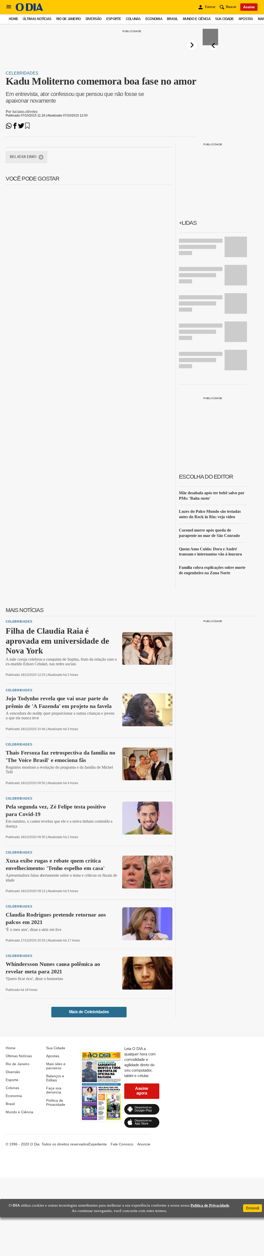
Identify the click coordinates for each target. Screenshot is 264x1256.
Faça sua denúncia (53, 1090)
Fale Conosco (122, 1144)
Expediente (97, 1144)
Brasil (172, 19)
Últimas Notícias (37, 19)
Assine (249, 7)
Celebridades (22, 73)
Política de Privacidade (55, 1102)
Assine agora (141, 1090)
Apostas (245, 19)
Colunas (133, 19)
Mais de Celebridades (89, 1012)
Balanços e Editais (55, 1078)
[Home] (29, 9)
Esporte (113, 19)
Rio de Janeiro (68, 19)
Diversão (94, 19)
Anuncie (143, 1144)
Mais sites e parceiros (55, 1066)
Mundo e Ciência (196, 19)
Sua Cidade (224, 19)
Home (13, 19)
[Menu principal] (8, 7)
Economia (153, 19)
